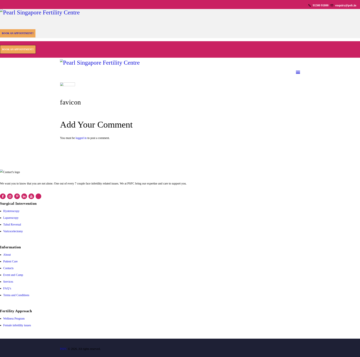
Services (8, 281)
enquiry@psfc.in (345, 5)
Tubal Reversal (12, 224)
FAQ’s (7, 288)
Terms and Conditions (16, 295)
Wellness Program (14, 318)
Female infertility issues (17, 325)
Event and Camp (13, 274)
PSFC (63, 348)
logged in (81, 138)
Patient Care (10, 261)
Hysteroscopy (11, 211)
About (7, 254)
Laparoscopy (11, 217)
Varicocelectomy (13, 231)
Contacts (8, 268)
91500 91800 (320, 5)
